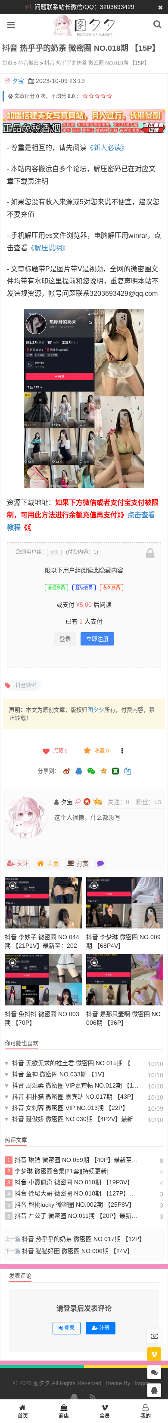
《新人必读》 (107, 147)
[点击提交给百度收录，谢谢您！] (10, 96)
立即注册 (97, 639)
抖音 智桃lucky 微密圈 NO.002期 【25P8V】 (71, 1204)
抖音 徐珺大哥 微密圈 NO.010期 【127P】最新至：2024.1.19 (73, 1193)
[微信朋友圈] (91, 772)
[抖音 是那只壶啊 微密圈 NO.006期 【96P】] (124, 979)
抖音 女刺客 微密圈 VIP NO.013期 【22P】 (66, 1107)
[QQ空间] (103, 770)
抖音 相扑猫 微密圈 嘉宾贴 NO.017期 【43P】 (71, 1096)
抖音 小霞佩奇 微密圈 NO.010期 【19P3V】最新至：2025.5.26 (73, 1182)
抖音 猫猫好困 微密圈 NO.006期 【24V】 (77, 1251)
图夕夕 (95, 710)
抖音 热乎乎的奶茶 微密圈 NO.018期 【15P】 (96, 63)
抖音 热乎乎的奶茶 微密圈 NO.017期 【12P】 (83, 1239)
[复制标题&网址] (127, 772)
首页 (7, 63)
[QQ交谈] (154, 1390)
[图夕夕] (84, 31)
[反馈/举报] (122, 751)
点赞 (60, 751)
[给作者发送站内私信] (100, 863)
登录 (65, 639)
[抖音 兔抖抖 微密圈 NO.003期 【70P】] (43, 979)
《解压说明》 (48, 248)
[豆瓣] (115, 771)
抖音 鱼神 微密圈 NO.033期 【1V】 (56, 1074)
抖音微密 (28, 63)
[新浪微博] (66, 772)
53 (157, 802)
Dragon (141, 1383)
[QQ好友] (78, 772)
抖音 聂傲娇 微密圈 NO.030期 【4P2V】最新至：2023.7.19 (72, 1119)
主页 (53, 863)
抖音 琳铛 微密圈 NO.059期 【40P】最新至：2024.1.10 (73, 1159)
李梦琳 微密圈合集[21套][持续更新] (58, 1171)
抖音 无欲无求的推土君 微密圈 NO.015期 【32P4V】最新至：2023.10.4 (72, 1063)
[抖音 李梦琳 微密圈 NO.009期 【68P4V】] (124, 902)
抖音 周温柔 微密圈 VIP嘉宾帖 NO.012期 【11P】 (72, 1085)
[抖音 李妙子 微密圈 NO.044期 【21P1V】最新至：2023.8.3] (43, 902)
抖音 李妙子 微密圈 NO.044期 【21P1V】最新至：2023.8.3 (42, 946)
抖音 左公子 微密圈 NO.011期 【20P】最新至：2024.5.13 (73, 1215)
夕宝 (18, 80)
